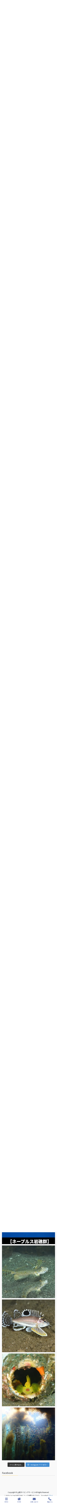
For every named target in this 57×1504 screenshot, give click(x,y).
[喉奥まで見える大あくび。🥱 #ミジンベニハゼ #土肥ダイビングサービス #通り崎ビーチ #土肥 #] (28, 1380)
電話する (49, 1502)
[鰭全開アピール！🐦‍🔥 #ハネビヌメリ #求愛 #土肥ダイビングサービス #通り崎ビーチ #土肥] (28, 1271)
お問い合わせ (34, 1502)
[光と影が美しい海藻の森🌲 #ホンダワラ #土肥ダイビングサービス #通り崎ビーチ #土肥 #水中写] (28, 1434)
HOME (19, 1502)
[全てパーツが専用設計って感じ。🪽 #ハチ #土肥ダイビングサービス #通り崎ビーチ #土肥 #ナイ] (28, 1325)
